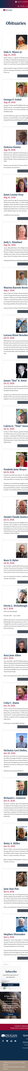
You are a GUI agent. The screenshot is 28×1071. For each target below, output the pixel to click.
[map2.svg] (11, 1041)
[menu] (25, 6)
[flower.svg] (7, 1041)
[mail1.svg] (15, 1041)
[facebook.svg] (3, 1041)
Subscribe (10, 985)
